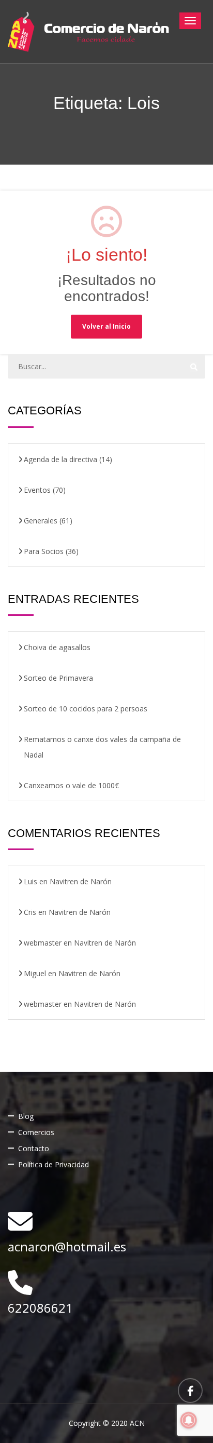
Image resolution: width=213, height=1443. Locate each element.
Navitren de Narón (81, 881)
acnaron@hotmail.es (67, 1246)
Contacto (33, 1148)
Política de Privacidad (53, 1164)
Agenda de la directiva (60, 459)
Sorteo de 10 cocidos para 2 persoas (85, 708)
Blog (26, 1116)
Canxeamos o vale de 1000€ (71, 785)
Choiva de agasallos (57, 647)
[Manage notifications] (188, 1420)
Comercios (36, 1132)
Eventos (37, 490)
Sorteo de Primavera (58, 678)
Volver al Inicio (106, 326)
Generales (40, 520)
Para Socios (44, 551)
